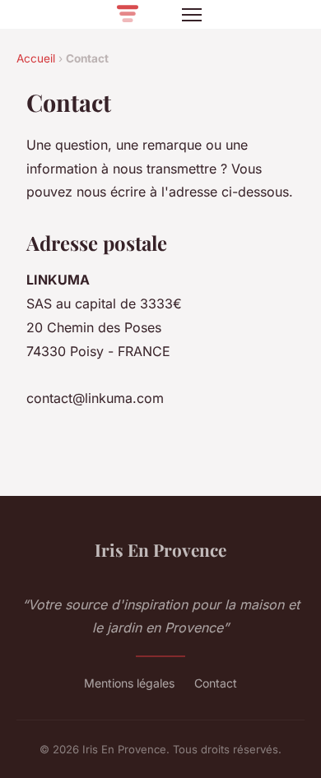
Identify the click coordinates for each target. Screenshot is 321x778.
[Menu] (191, 15)
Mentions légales (129, 683)
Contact (215, 683)
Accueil (35, 58)
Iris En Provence (160, 549)
